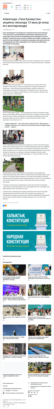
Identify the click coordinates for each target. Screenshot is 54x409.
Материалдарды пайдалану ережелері (12, 388)
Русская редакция (7, 3)
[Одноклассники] (5, 205)
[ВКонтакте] (3, 205)
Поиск (48, 13)
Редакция (5, 385)
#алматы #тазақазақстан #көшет (11, 202)
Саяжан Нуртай (46, 29)
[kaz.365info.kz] (7, 7)
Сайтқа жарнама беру (8, 383)
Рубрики (7, 13)
